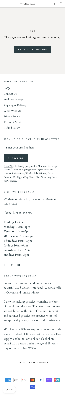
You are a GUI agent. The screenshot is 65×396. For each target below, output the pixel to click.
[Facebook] (5, 265)
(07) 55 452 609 (22, 213)
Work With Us (12, 111)
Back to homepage (32, 49)
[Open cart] (61, 3)
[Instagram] (12, 265)
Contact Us (10, 94)
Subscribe (16, 158)
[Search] (55, 3)
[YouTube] (19, 265)
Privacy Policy (12, 116)
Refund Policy (12, 128)
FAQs (7, 88)
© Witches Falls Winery (32, 362)
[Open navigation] (4, 4)
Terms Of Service (13, 122)
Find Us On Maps (14, 99)
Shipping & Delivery (15, 105)
